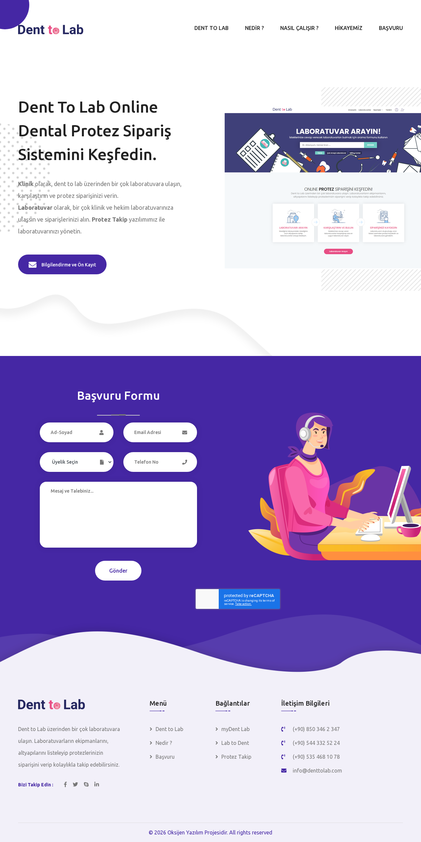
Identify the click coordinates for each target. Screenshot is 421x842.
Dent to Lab (169, 729)
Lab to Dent (235, 743)
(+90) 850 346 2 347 (316, 729)
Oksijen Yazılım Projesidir (197, 832)
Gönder (118, 571)
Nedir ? (164, 743)
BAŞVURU (391, 28)
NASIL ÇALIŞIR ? (299, 28)
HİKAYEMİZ (348, 28)
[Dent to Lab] (50, 29)
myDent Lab (235, 729)
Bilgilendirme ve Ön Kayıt (68, 264)
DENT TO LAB (211, 28)
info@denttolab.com (317, 771)
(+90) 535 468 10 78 (316, 757)
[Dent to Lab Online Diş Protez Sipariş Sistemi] (51, 703)
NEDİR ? (254, 28)
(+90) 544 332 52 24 (316, 743)
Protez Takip (236, 757)
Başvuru (165, 757)
